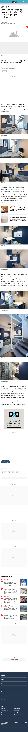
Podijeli (3, 71)
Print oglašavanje (17, 712)
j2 (1, 683)
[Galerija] (14, 34)
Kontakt (2, 714)
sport (2, 679)
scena (3, 695)
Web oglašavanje (4, 712)
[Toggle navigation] (2, 1)
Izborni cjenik (16, 710)
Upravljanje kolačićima (18, 714)
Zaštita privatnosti (4, 710)
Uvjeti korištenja (17, 708)
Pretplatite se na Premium (20, 722)
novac (3, 687)
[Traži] (26, 2)
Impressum (3, 708)
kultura (3, 691)
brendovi (3, 699)
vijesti (3, 675)
